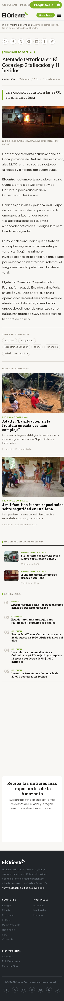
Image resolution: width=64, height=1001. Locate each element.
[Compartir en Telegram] (29, 41)
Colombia (7, 939)
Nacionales (8, 929)
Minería (6, 910)
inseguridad (27, 340)
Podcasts (25, 5)
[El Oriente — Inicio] (15, 15)
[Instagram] (23, 990)
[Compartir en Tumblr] (44, 41)
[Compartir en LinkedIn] (36, 41)
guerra (37, 347)
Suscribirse (45, 15)
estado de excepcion (16, 353)
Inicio (5, 24)
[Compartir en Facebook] (13, 41)
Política (6, 920)
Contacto (7, 956)
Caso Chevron (9, 5)
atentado (9, 340)
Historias (38, 915)
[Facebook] (6, 990)
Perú (4, 934)
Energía (6, 905)
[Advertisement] (32, 725)
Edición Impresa (11, 961)
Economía (8, 915)
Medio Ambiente (11, 924)
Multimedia (39, 910)
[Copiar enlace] (52, 41)
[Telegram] (49, 990)
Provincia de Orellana (20, 24)
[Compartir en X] (21, 41)
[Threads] (32, 990)
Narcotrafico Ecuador (16, 347)
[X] (15, 990)
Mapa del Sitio (10, 966)
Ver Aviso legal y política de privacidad (23, 887)
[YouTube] (40, 990)
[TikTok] (57, 990)
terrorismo (52, 347)
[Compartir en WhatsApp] (5, 41)
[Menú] (59, 15)
